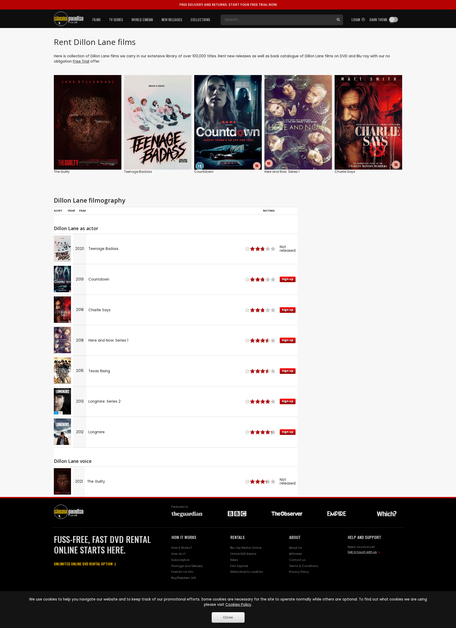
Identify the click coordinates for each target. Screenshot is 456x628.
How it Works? (181, 548)
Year (71, 210)
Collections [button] (200, 19)
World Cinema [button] (142, 19)
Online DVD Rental (243, 554)
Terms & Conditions (303, 566)
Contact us (297, 560)
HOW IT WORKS (184, 537)
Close (228, 617)
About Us (295, 548)
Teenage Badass (138, 171)
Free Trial (81, 61)
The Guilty (62, 171)
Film (82, 210)
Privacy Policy (299, 572)
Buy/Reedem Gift (183, 578)
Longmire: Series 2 (104, 401)
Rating (269, 210)
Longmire (96, 432)
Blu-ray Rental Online (245, 548)
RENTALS (237, 537)
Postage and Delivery (187, 566)
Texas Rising (99, 371)
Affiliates (295, 554)
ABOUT (295, 537)
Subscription (180, 560)
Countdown (203, 171)
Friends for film (182, 572)
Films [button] (96, 19)
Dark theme (378, 19)
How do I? (178, 554)
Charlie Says (345, 171)
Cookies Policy (238, 604)
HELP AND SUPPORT (364, 537)
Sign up (228, 154)
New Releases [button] (172, 19)
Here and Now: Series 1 (282, 171)
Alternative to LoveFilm (246, 572)
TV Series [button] (116, 19)
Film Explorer (239, 566)
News (234, 560)
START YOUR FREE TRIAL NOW (228, 4)
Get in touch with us (362, 552)
